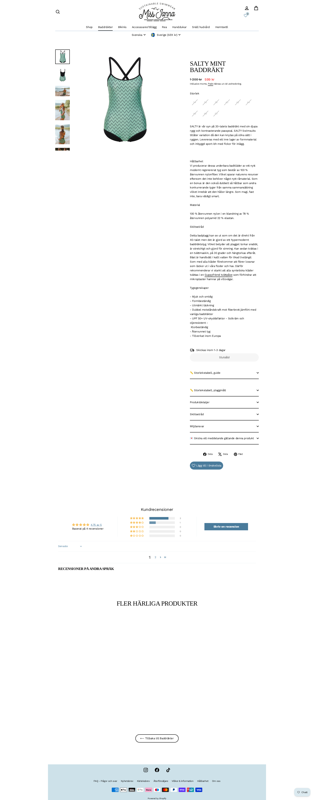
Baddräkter (105, 27)
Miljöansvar (197, 426)
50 (216, 113)
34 (194, 102)
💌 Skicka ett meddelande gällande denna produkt (222, 438)
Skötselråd (197, 414)
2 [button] (155, 557)
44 (248, 102)
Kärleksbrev (143, 781)
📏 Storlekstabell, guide (205, 372)
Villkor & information (182, 781)
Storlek (194, 93)
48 (205, 113)
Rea (164, 27)
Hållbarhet (202, 781)
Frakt (210, 83)
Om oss (216, 781)
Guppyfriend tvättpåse (218, 274)
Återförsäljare (161, 781)
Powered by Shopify (157, 798)
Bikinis (122, 27)
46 (194, 113)
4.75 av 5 (96, 524)
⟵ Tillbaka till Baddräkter (157, 738)
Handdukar (179, 27)
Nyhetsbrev (127, 781)
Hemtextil (221, 27)
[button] (137, 518)
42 (237, 102)
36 (205, 102)
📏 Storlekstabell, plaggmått (208, 390)
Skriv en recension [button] (226, 526)
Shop (89, 27)
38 (216, 102)
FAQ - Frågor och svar (105, 781)
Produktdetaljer (199, 402)
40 (227, 102)
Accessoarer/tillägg (144, 27)
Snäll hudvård (201, 27)
